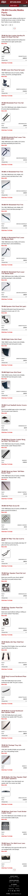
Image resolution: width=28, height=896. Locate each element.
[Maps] (8, 891)
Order (16, 888)
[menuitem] (24, 6)
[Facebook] (10, 891)
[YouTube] (14, 891)
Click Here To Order (6, 62)
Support (10, 888)
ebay (18, 890)
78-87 (10, 886)
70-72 (17, 877)
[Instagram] (12, 891)
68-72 (17, 881)
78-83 (10, 881)
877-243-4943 (15, 2)
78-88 (10, 877)
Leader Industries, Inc (16, 893)
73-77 (14, 877)
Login (24, 5)
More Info (4, 43)
